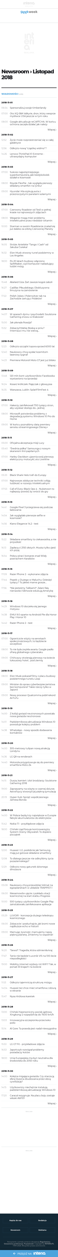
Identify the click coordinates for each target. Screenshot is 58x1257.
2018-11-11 (6, 437)
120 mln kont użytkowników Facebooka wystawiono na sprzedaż (32, 377)
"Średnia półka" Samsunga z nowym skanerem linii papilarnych (30, 450)
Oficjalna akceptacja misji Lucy (27, 443)
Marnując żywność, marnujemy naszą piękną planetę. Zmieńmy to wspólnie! (31, 933)
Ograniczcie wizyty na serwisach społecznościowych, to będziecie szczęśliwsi (28, 641)
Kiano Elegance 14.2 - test (24, 523)
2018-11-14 (7, 534)
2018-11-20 (7, 743)
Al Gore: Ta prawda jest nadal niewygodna (33, 1028)
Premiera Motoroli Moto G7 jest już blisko (33, 360)
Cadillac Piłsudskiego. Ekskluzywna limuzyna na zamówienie (29, 289)
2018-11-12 (6, 470)
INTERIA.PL (49, 1244)
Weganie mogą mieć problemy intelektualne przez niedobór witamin (31, 219)
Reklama (42, 1230)
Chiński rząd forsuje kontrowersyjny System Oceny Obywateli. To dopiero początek (30, 832)
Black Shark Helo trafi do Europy (28, 475)
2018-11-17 (6, 633)
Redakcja (42, 1220)
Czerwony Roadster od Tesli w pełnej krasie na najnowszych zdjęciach (30, 211)
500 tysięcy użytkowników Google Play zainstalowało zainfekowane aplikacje (32, 903)
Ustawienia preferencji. (14, 1244)
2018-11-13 (6, 502)
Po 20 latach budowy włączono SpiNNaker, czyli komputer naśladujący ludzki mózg (32, 264)
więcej (51, 129)
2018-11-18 (7, 670)
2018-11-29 (7, 1039)
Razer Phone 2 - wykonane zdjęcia (29, 574)
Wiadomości (12, 94)
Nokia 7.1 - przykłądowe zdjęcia (27, 823)
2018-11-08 (7, 341)
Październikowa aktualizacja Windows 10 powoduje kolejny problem (32, 723)
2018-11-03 (7, 167)
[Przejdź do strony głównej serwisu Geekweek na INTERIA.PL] (29, 12)
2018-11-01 (7, 102)
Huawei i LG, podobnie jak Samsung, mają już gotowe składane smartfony (30, 851)
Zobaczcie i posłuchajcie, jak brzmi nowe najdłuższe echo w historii (32, 925)
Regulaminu (45, 1242)
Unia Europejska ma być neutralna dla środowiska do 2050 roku (31, 1059)
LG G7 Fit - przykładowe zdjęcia (27, 1044)
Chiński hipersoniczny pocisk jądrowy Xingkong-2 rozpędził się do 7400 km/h (32, 1013)
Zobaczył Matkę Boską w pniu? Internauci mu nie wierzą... (27, 329)
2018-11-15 (6, 569)
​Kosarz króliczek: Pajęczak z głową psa (31, 384)
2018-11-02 (7, 134)
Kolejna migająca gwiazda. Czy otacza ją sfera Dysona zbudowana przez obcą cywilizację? (32, 1079)
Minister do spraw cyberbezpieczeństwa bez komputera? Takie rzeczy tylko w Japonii (32, 687)
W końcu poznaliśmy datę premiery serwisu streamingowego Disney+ (30, 426)
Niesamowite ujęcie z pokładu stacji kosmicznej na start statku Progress (30, 894)
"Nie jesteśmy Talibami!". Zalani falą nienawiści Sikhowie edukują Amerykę (31, 589)
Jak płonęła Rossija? (21, 322)
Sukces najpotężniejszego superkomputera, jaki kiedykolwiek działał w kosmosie (29, 175)
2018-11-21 (6, 775)
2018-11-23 (7, 845)
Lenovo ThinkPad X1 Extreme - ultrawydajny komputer (27, 155)
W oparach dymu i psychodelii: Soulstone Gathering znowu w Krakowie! (33, 315)
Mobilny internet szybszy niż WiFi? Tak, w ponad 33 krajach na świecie (33, 965)
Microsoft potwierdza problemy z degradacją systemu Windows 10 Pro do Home (32, 416)
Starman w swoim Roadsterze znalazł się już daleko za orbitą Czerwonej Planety (32, 227)
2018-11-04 (7, 204)
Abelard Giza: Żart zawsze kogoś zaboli (31, 282)
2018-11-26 (7, 945)
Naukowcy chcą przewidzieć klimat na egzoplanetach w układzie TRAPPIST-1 (31, 886)
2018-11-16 (6, 601)
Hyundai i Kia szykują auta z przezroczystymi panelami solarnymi (30, 192)
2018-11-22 (7, 810)
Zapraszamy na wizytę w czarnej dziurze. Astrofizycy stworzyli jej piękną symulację (33, 790)
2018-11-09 (7, 370)
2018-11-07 (7, 309)
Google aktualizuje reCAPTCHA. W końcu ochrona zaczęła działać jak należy (33, 123)
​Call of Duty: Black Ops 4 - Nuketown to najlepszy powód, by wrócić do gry (32, 490)
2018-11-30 (7, 1071)
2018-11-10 (7, 400)
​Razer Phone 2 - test (21, 623)
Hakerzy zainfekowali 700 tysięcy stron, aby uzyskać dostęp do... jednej (32, 406)
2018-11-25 (7, 910)
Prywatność (29, 1244)
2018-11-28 (7, 1006)
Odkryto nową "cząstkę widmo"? (28, 148)
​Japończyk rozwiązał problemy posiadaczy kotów (27, 1051)
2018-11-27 (7, 977)
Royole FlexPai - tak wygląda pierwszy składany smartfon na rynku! (31, 184)
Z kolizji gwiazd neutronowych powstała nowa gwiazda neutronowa (32, 715)
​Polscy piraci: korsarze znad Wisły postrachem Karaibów (28, 557)
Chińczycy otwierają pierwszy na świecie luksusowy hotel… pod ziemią (32, 659)
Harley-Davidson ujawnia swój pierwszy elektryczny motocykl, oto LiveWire (32, 458)
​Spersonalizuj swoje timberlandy (28, 108)
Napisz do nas (15, 1220)
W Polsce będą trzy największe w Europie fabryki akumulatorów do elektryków (33, 816)
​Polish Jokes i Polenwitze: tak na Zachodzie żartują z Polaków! (28, 297)
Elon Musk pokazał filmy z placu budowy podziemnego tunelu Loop (32, 677)
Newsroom (15, 1230)
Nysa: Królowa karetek (22, 996)
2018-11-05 (7, 239)
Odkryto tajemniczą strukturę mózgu (31, 982)
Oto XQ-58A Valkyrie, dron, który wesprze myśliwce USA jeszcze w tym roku (33, 115)
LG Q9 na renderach (21, 756)
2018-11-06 (7, 277)
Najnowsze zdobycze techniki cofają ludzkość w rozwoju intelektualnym (30, 482)
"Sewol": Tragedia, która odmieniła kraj (31, 950)
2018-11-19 (6, 708)
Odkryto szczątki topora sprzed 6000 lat (32, 346)
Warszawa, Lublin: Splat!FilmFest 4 (29, 389)
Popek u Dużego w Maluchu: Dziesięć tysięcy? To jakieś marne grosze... (31, 581)
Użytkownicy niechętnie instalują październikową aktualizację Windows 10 (32, 1088)
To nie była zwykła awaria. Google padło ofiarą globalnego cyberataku (31, 650)
